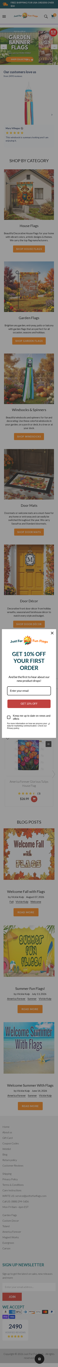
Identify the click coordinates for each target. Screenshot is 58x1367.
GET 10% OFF (29, 703)
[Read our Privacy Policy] (49, 724)
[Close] (52, 633)
